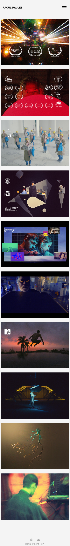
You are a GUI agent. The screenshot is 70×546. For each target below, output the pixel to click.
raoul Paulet (12, 7)
